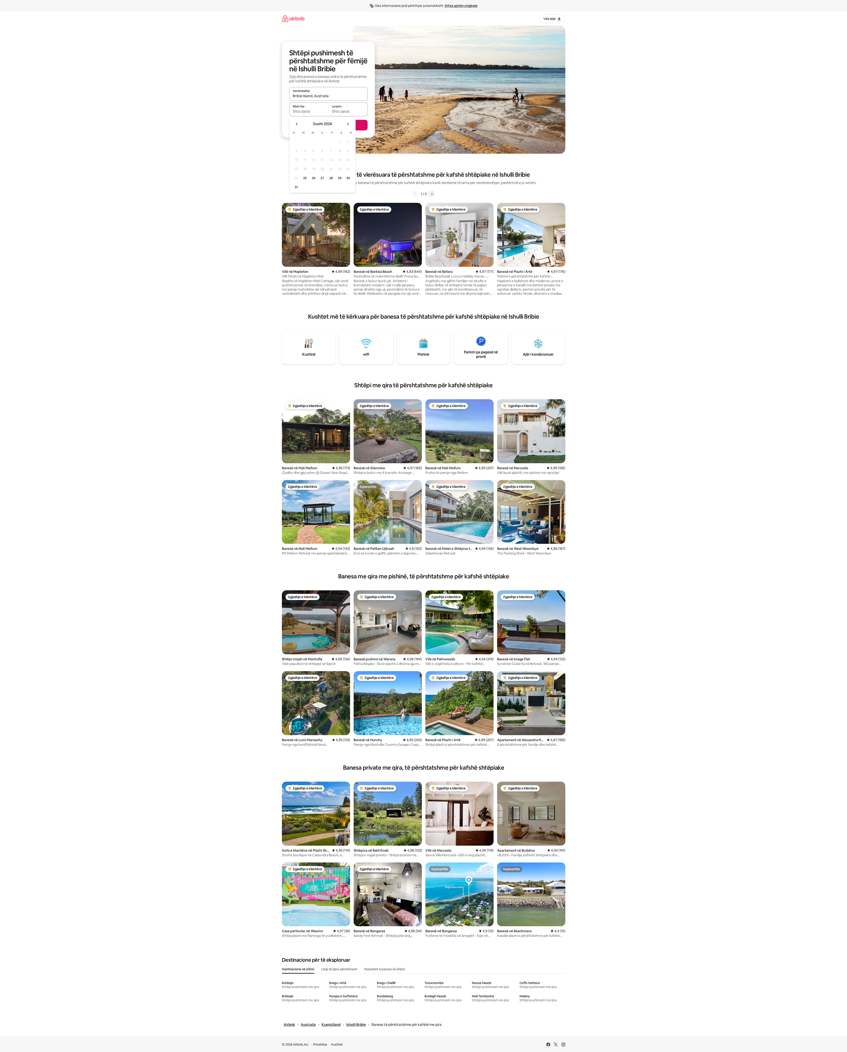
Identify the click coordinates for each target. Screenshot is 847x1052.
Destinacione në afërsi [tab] (298, 969)
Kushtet (337, 1044)
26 (313, 178)
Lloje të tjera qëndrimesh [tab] (339, 969)
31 (296, 187)
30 (348, 178)
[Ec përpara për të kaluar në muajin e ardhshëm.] (348, 124)
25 (305, 178)
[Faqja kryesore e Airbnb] (293, 18)
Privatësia (320, 1044)
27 (322, 178)
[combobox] (328, 96)
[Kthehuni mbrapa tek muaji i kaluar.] (297, 124)
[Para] (431, 194)
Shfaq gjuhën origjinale (461, 6)
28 (331, 178)
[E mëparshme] (415, 194)
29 (339, 178)
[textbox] (309, 111)
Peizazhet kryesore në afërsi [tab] (384, 969)
